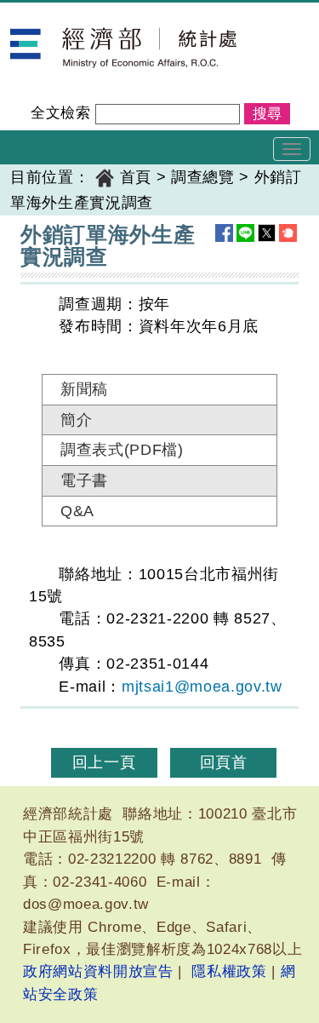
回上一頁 (104, 762)
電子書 (84, 480)
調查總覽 (203, 177)
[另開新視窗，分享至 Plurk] (288, 233)
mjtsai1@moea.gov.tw (202, 686)
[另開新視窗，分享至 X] (266, 233)
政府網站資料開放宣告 (98, 971)
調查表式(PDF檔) (119, 449)
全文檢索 (61, 113)
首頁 (135, 177)
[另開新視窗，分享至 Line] (245, 233)
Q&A (77, 511)
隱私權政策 (228, 971)
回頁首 (224, 762)
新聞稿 (84, 389)
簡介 (76, 419)
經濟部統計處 (57, 13)
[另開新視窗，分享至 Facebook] (224, 233)
